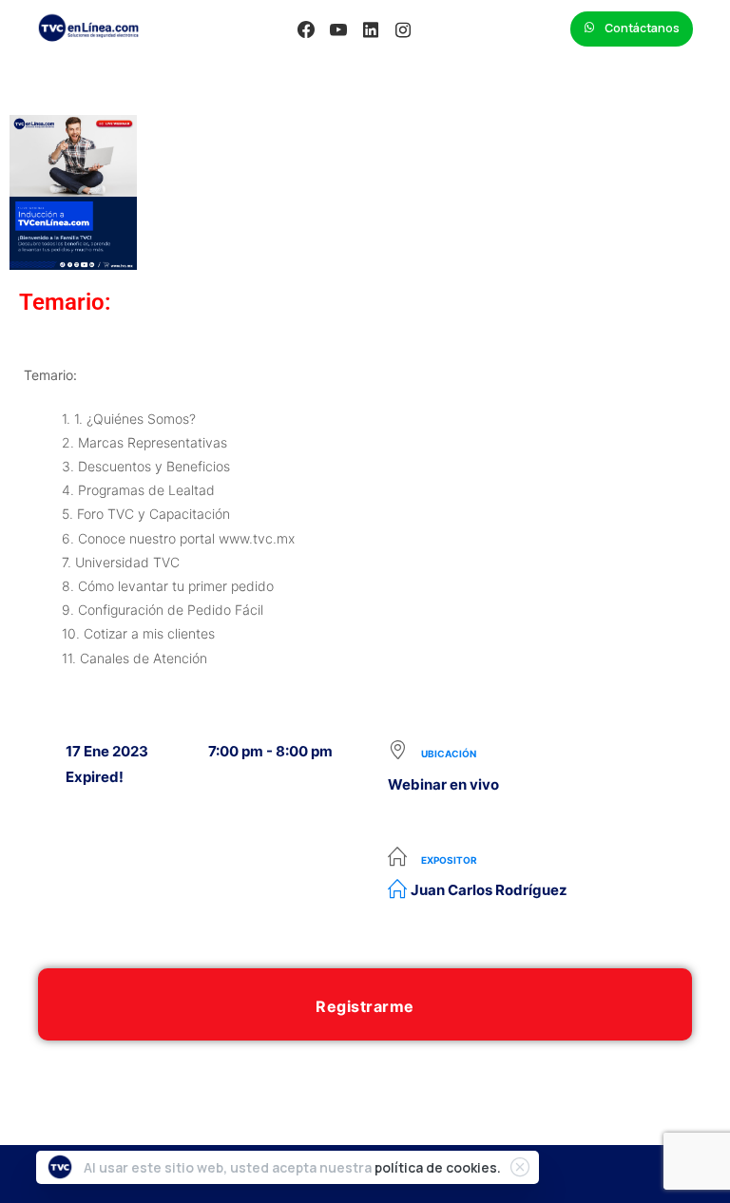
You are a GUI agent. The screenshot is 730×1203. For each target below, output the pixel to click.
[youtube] (338, 29)
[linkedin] (371, 29)
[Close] (519, 1166)
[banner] (365, 516)
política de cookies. (438, 1167)
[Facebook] (306, 29)
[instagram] (403, 29)
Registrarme (365, 1006)
